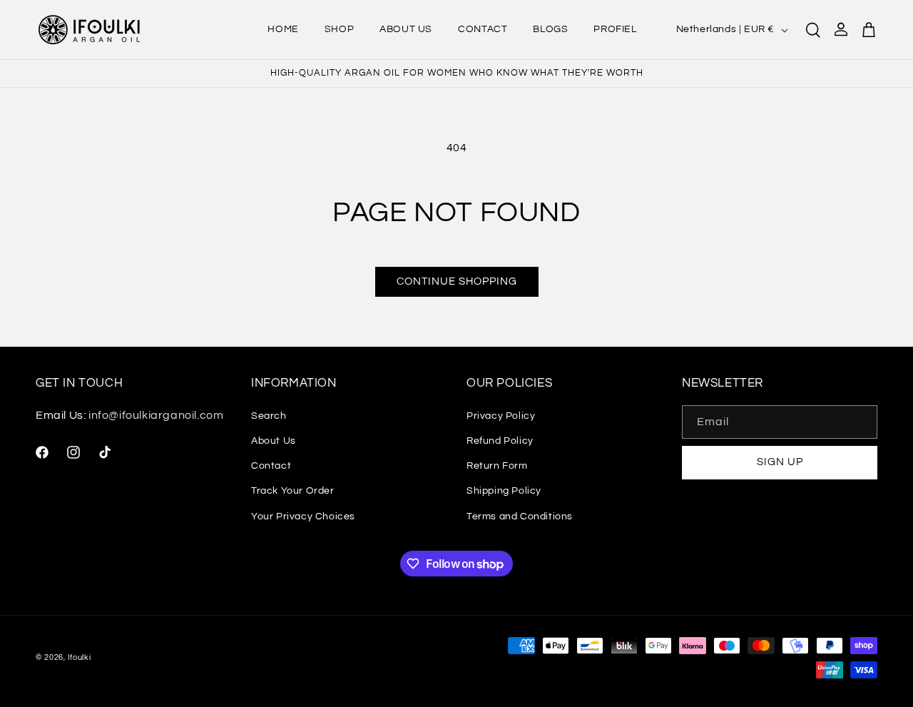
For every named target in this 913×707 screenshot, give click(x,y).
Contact (271, 466)
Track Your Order (293, 492)
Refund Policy (500, 441)
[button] (813, 30)
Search (269, 416)
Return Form (497, 466)
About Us (273, 441)
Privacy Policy (500, 416)
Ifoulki (79, 657)
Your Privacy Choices (303, 517)
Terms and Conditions (519, 517)
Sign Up (780, 462)
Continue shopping (457, 281)
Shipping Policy (503, 492)
